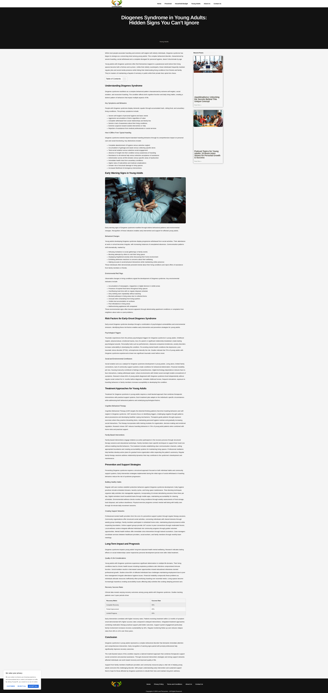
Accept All (33, 686)
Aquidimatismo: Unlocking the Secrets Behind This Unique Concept (206, 99)
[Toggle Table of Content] (123, 78)
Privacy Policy (159, 684)
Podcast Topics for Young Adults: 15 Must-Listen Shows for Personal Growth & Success (207, 154)
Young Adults (195, 4)
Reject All (22, 686)
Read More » (198, 105)
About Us (207, 4)
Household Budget (181, 4)
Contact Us (217, 4)
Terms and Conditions (174, 684)
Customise (11, 686)
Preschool (168, 4)
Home (159, 4)
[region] (22, 680)
